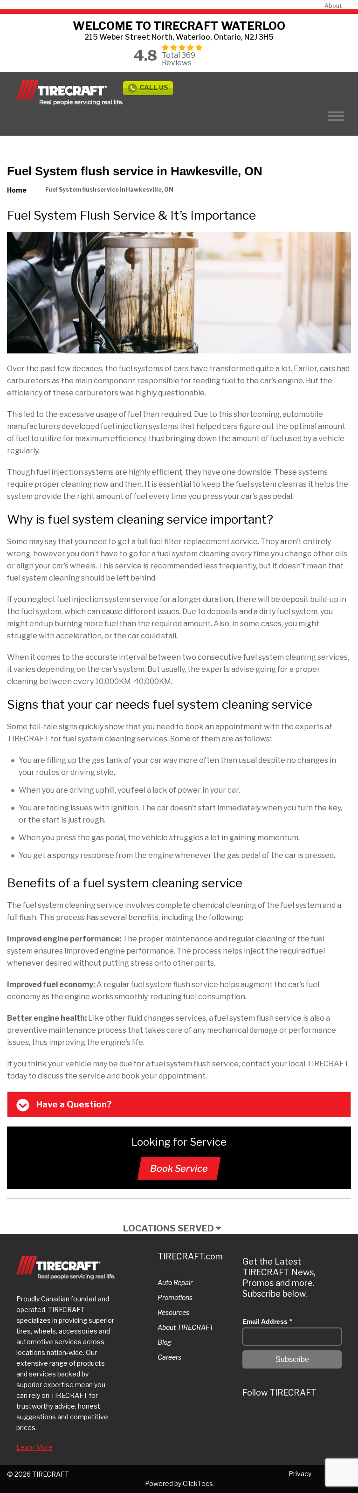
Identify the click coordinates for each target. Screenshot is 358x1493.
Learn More (34, 1447)
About (333, 5)
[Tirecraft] (69, 92)
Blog (164, 1342)
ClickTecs (198, 1483)
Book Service (179, 1168)
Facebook (304, 1419)
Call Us (153, 87)
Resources (173, 1312)
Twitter (251, 1419)
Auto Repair (175, 1282)
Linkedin (286, 1419)
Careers (169, 1357)
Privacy (300, 1474)
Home (17, 190)
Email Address (267, 1321)
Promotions (175, 1297)
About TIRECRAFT (185, 1327)
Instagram (269, 1419)
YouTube (322, 1419)
